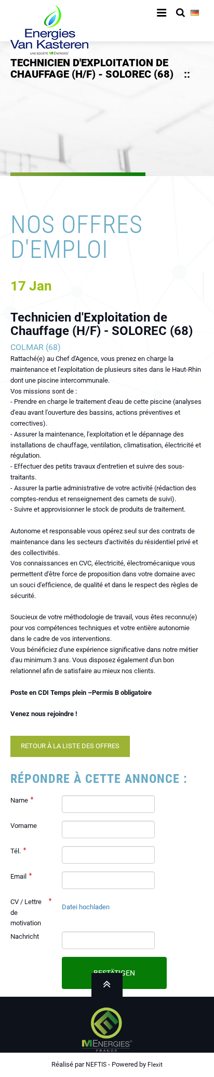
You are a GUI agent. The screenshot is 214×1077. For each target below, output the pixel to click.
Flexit (155, 1064)
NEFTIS (96, 1064)
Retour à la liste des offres (70, 746)
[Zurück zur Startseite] (49, 28)
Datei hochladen (86, 907)
